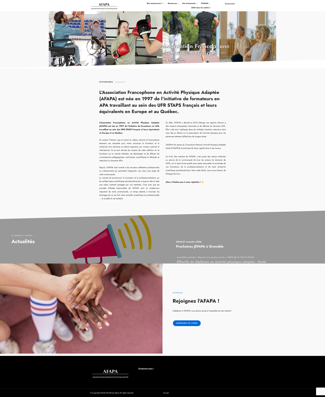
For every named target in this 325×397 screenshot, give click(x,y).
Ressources (172, 3)
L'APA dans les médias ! (200, 7)
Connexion (230, 3)
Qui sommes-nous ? (154, 3)
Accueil (166, 393)
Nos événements (189, 3)
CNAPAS (204, 3)
